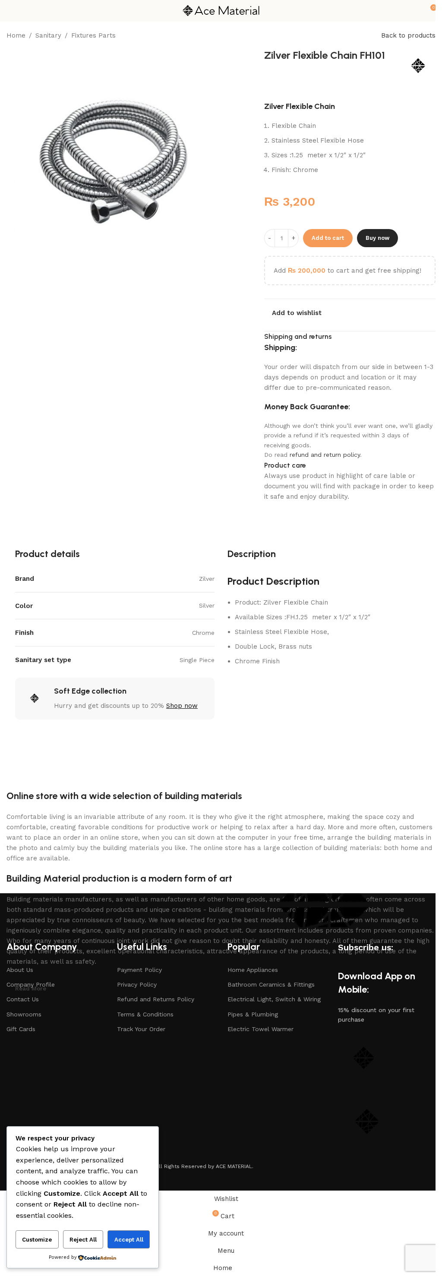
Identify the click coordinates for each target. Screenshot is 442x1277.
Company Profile (30, 984)
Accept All (128, 1239)
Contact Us (22, 999)
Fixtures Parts (93, 35)
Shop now (182, 706)
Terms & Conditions (145, 1014)
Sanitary (48, 35)
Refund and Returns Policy (155, 999)
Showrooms (23, 1014)
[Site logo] (221, 10)
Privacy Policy (137, 984)
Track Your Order (141, 1028)
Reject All (83, 1239)
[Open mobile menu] (10, 10)
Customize (37, 1239)
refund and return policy (325, 454)
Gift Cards (20, 1028)
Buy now (377, 238)
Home (15, 35)
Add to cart (328, 238)
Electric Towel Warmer (260, 1028)
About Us (19, 969)
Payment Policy (139, 969)
